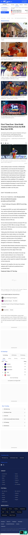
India (8, 372)
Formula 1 (4, 508)
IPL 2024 (5, 5)
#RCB (23, 196)
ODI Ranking (14, 355)
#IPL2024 (3, 199)
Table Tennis (12, 515)
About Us (8, 521)
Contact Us (3, 526)
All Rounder (23, 358)
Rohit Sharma (6, 425)
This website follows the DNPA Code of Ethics (10, 528)
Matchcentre (4, 501)
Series (16, 473)
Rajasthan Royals (8, 300)
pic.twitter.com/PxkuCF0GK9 (8, 201)
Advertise (3, 521)
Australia (8, 364)
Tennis (10, 508)
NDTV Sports (20, 317)
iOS (1, 322)
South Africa (9, 366)
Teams (3, 482)
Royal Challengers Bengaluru (10, 297)
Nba (7, 512)
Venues (3, 484)
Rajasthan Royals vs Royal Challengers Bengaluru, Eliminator (13, 305)
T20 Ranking (22, 355)
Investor (2, 523)
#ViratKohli (13, 199)
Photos (21, 4)
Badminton (22, 508)
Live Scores (4, 473)
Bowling (15, 358)
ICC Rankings (6, 422)
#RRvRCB (8, 199)
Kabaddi (13, 512)
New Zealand (9, 369)
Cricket (11, 309)
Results (16, 475)
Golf (3, 512)
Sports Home (3, 18)
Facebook (4, 318)
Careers (17, 523)
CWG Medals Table (7, 412)
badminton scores (8, 317)
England (8, 375)
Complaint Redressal (10, 523)
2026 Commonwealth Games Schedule (11, 419)
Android (23, 320)
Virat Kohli (6, 309)
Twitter (14, 318)
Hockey (16, 508)
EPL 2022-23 (17, 491)
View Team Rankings (14, 377)
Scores (12, 4)
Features (17, 480)
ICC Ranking (17, 484)
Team (4, 358)
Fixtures (3, 475)
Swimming (4, 515)
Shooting (19, 512)
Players (16, 482)
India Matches (4, 10)
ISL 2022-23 (4, 491)
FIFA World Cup (7, 409)
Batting (9, 358)
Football (12, 315)
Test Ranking (5, 355)
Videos (25, 4)
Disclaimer (20, 521)
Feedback (14, 521)
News (17, 4)
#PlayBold (19, 196)
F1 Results (15, 317)
